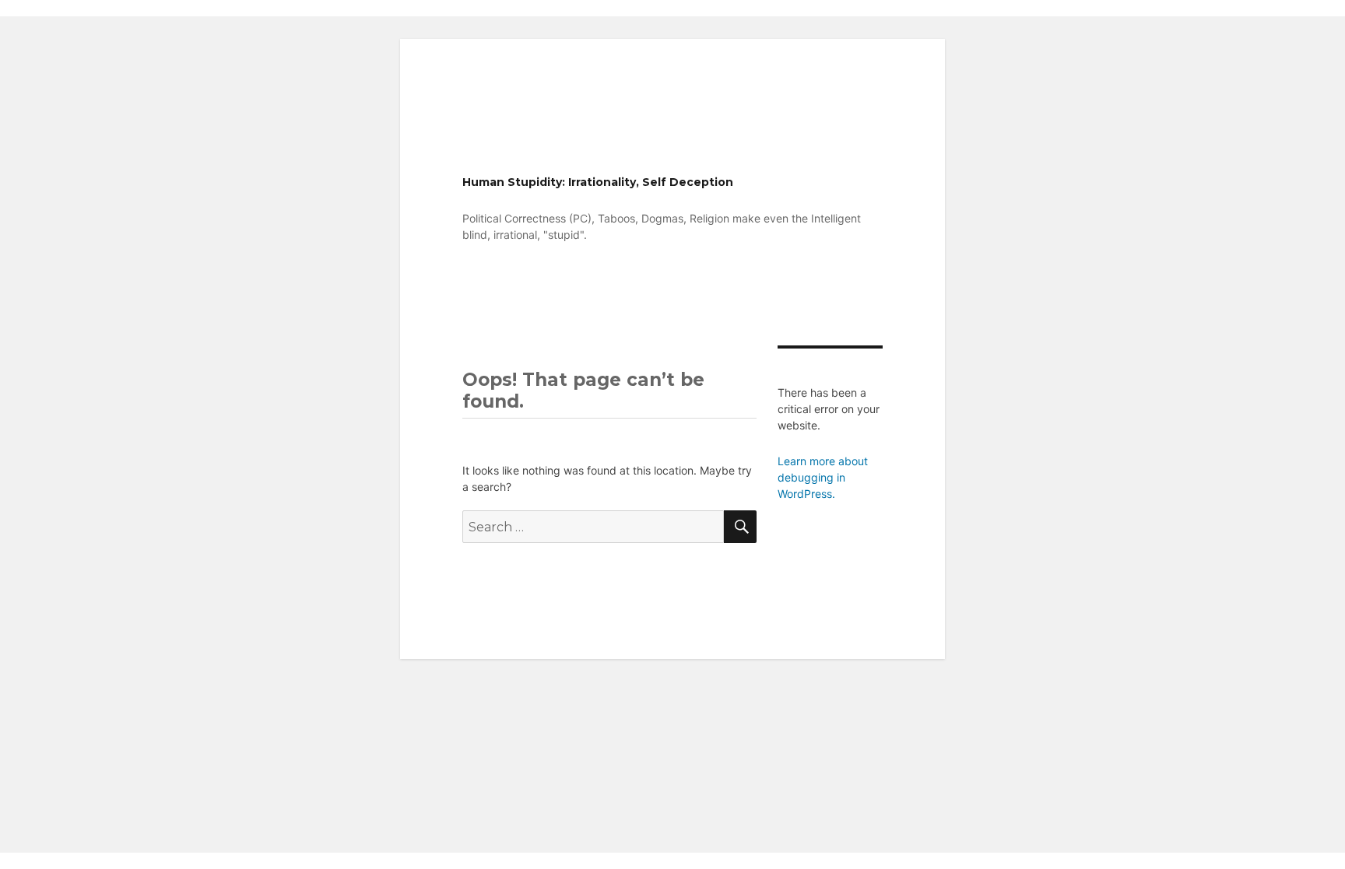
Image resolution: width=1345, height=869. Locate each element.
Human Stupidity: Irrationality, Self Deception (597, 182)
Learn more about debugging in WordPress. (823, 477)
